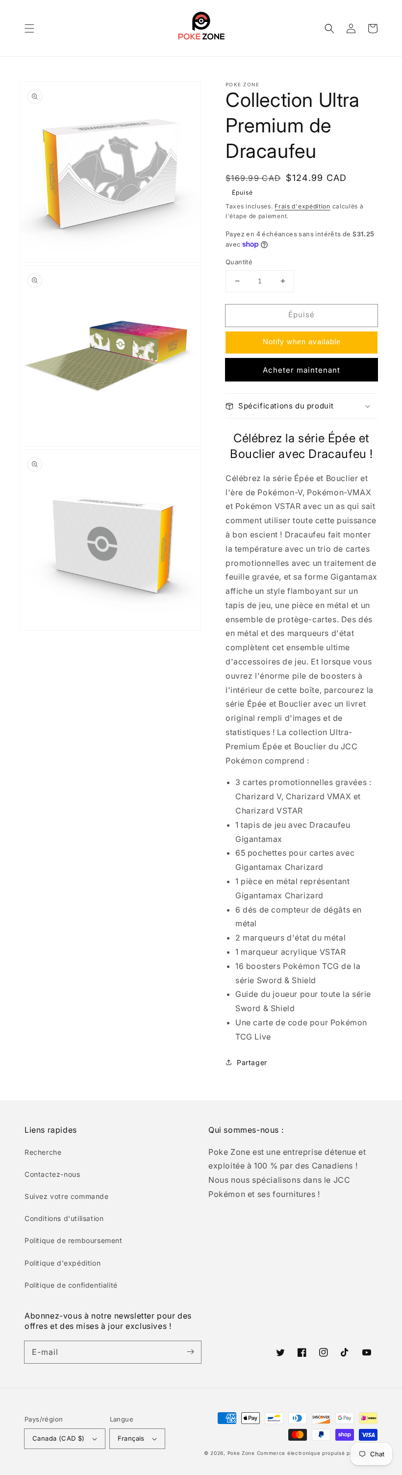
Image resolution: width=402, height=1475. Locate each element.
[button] (29, 28)
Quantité (239, 262)
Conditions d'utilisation (64, 1218)
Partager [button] (252, 1062)
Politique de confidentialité (71, 1285)
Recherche (43, 1152)
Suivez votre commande (67, 1196)
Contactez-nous (52, 1174)
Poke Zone (241, 1453)
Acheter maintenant (301, 370)
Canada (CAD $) (58, 1438)
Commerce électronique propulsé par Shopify (317, 1453)
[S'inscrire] (190, 1352)
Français (131, 1438)
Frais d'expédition (302, 206)
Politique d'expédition (62, 1263)
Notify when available (302, 341)
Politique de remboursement (74, 1240)
